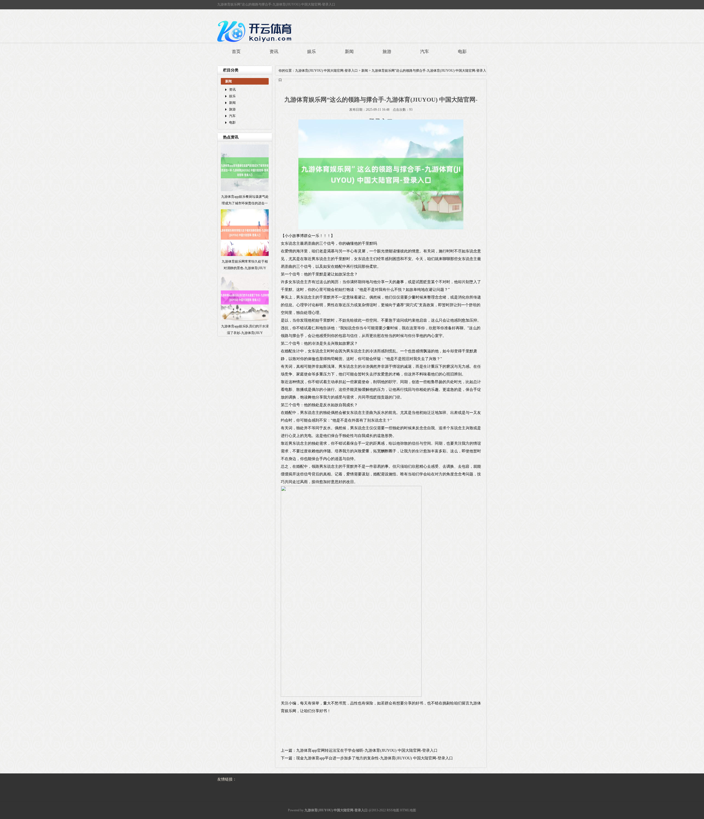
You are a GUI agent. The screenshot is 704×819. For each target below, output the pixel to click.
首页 (236, 51)
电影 (462, 51)
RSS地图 (393, 810)
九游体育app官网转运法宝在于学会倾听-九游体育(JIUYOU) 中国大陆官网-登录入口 (367, 750)
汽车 (424, 51)
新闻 (349, 51)
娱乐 (311, 51)
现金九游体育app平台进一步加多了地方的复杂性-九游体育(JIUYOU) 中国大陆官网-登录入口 (374, 758)
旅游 (387, 51)
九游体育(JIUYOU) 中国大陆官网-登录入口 (326, 71)
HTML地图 (408, 810)
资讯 (274, 51)
